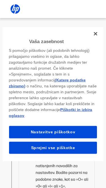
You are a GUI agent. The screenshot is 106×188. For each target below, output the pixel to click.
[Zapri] (95, 33)
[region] (53, 94)
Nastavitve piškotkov (53, 132)
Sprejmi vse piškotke (53, 147)
